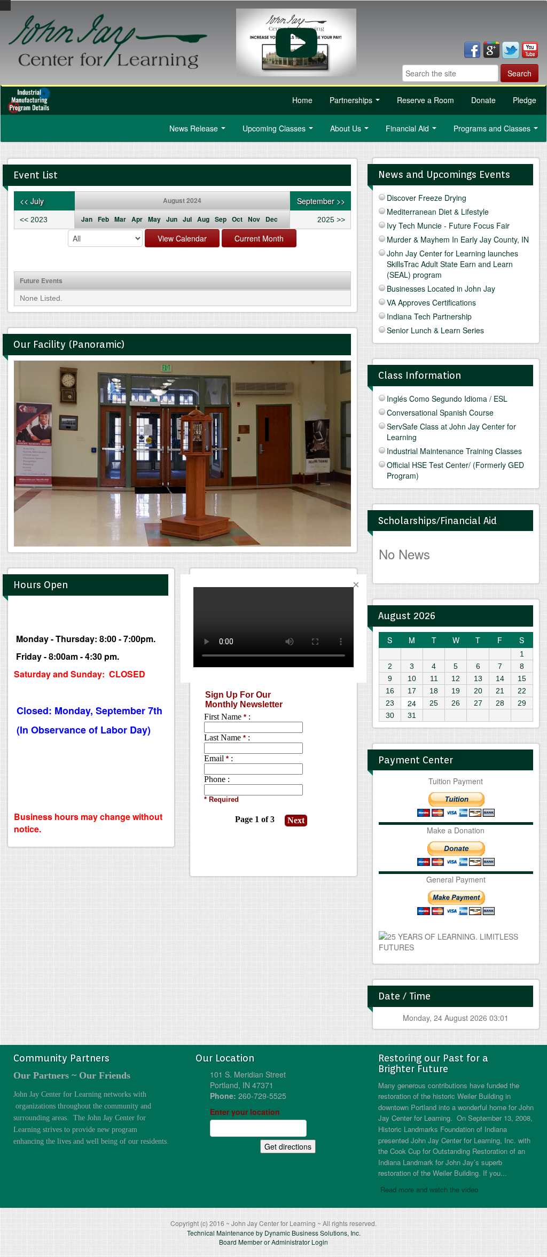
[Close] (355, 585)
